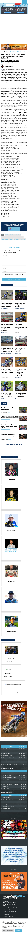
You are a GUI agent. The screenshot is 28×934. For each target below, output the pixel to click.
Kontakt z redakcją (8, 909)
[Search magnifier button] (13, 5)
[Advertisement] (14, 30)
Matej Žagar (17, 235)
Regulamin (6, 914)
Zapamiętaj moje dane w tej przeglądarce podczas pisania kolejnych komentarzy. (13, 275)
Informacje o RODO (8, 918)
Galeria (4, 403)
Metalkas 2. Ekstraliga (19, 308)
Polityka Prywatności (8, 916)
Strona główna (5, 51)
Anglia (16, 398)
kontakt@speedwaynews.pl (10, 907)
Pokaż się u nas (7, 913)
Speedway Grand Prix (19, 239)
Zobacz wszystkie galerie (14, 445)
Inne (3, 60)
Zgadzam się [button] (18, 930)
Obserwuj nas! (15, 229)
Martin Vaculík (9, 235)
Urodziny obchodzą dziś (8, 639)
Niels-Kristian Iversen (7, 239)
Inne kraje (7, 60)
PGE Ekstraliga (4, 308)
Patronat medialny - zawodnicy (9, 456)
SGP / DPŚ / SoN (15, 60)
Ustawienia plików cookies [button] (8, 930)
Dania (2, 398)
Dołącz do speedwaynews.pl (10, 911)
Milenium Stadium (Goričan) (16, 237)
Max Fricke (4, 237)
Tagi (3, 235)
